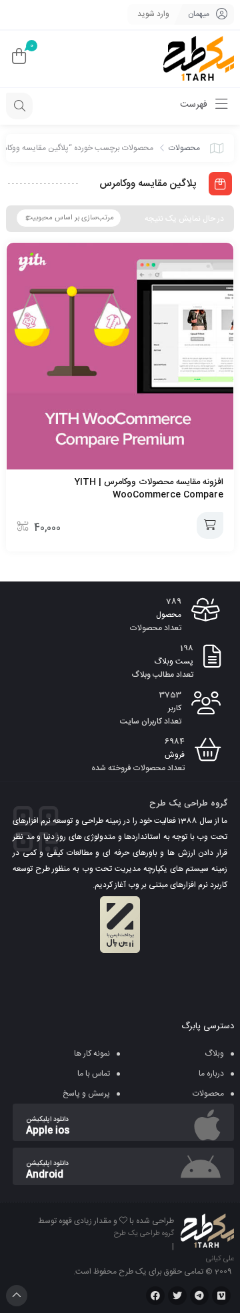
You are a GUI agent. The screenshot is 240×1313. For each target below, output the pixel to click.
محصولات (184, 148)
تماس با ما (93, 1073)
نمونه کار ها (92, 1053)
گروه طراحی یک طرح (144, 1234)
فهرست (195, 105)
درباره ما (211, 1073)
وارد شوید (153, 14)
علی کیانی (220, 1259)
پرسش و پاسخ (86, 1093)
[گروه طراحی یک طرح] (198, 59)
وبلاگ (214, 1053)
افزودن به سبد (210, 525)
